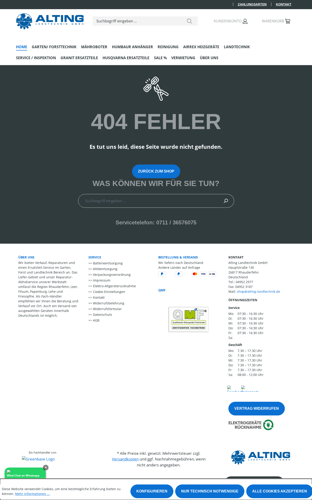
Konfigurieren (151, 491)
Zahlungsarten (252, 4)
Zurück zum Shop (156, 171)
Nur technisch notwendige (209, 491)
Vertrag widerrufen (256, 408)
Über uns (26, 257)
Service (94, 257)
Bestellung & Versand (178, 257)
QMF (162, 290)
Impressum (101, 280)
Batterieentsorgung (107, 263)
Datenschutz (102, 314)
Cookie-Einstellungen (108, 292)
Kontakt (283, 4)
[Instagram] (250, 388)
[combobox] (137, 21)
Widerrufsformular (107, 309)
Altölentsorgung (104, 269)
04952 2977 (244, 282)
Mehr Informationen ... (32, 494)
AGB (95, 320)
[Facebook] (235, 388)
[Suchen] (189, 21)
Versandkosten (125, 459)
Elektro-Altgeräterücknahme (114, 286)
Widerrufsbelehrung (108, 303)
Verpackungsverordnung (111, 274)
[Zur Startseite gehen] (50, 20)
